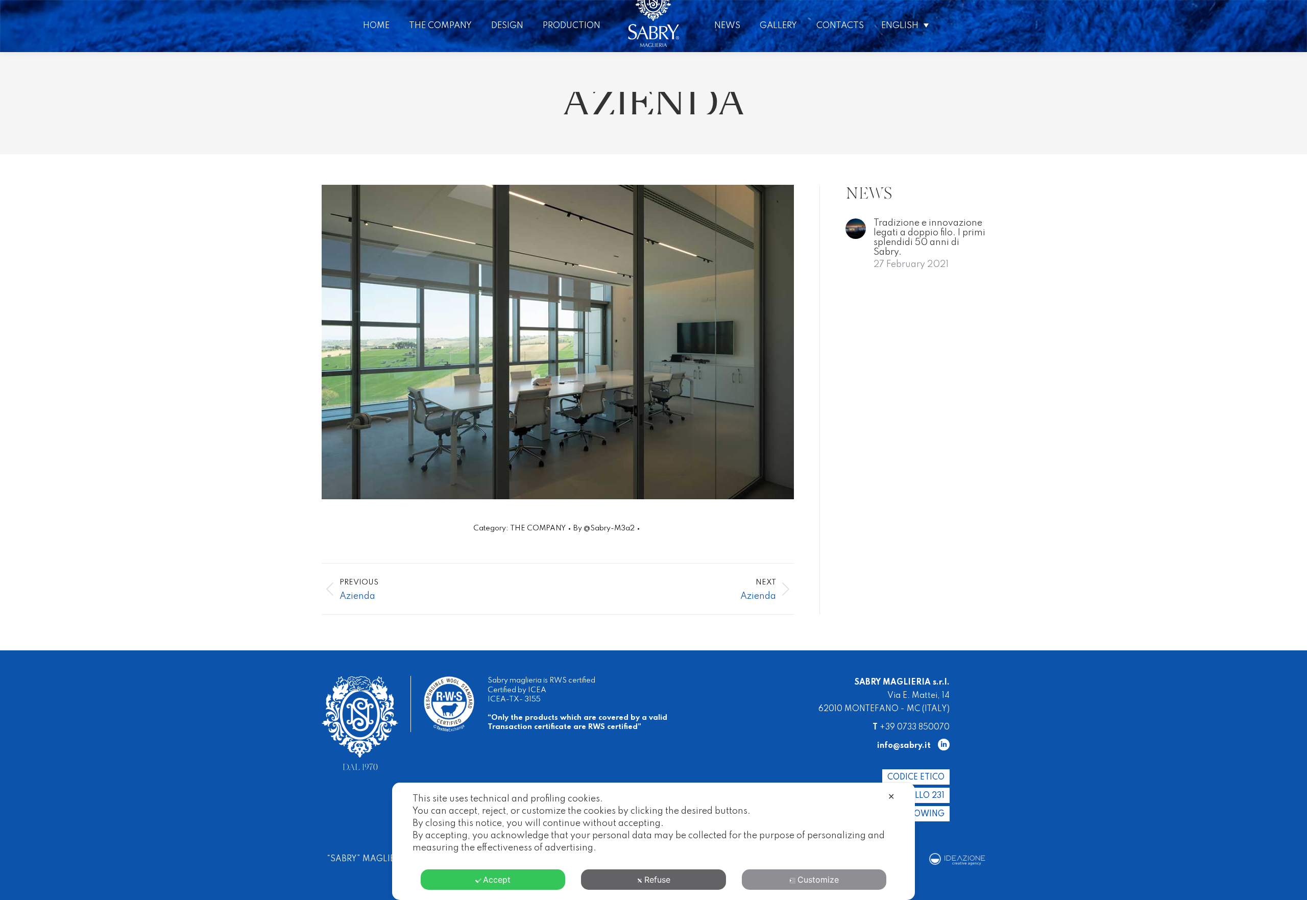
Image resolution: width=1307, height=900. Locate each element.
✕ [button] (891, 796)
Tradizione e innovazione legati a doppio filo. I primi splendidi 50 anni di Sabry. (929, 237)
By (604, 528)
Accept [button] (497, 879)
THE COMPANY (538, 528)
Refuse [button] (657, 879)
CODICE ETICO (916, 777)
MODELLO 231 (917, 796)
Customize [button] (818, 879)
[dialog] (653, 841)
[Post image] (855, 228)
